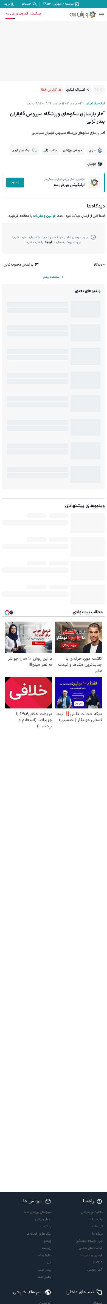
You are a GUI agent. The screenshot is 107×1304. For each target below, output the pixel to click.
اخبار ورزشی (43, 1219)
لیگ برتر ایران (95, 103)
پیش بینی (44, 1269)
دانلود (15, 182)
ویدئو (47, 1240)
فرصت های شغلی (91, 1248)
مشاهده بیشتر (51, 277)
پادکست (46, 1226)
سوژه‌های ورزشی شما (37, 1212)
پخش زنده (44, 1276)
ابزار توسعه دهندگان (89, 1240)
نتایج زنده (44, 1255)
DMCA (98, 1262)
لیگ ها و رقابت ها (39, 1233)
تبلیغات (97, 1226)
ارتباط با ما (96, 1219)
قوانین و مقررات (44, 215)
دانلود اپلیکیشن (92, 1212)
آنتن (48, 1262)
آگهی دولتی (95, 1269)
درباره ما (97, 1233)
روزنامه (46, 1248)
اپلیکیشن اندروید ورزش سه (23, 13)
